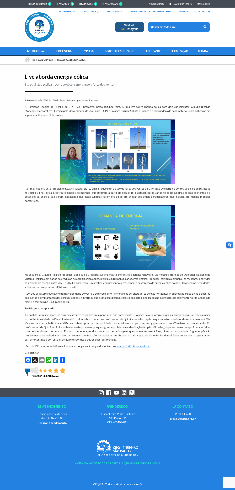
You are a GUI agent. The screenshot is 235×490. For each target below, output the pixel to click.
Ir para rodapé (112, 4)
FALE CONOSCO (202, 11)
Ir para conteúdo (39, 4)
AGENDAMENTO (67, 11)
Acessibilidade (156, 4)
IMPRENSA (183, 12)
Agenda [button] (202, 51)
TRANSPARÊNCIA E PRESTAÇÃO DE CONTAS (150, 11)
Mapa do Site (203, 4)
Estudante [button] (153, 51)
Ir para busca (87, 4)
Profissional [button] (64, 51)
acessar (129, 27)
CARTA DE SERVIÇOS (91, 11)
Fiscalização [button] (179, 51)
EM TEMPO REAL (115, 11)
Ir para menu (65, 4)
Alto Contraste (183, 4)
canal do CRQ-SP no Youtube (132, 346)
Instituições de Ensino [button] (119, 51)
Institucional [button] (35, 51)
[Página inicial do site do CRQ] (39, 26)
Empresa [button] (88, 51)
